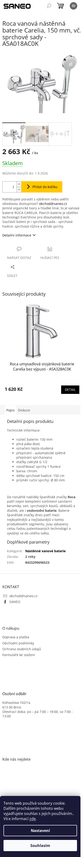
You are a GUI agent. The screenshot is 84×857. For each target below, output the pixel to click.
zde (32, 818)
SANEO (14, 601)
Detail (70, 389)
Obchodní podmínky (18, 643)
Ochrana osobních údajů (21, 649)
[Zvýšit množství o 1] (19, 184)
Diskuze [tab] (24, 410)
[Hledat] (49, 6)
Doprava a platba (15, 637)
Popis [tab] (10, 410)
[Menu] (73, 6)
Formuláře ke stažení (18, 655)
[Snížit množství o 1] (19, 189)
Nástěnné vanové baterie (45, 551)
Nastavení (40, 830)
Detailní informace (16, 235)
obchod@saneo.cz (53, 203)
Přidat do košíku (44, 187)
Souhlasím (40, 845)
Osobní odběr (14, 694)
